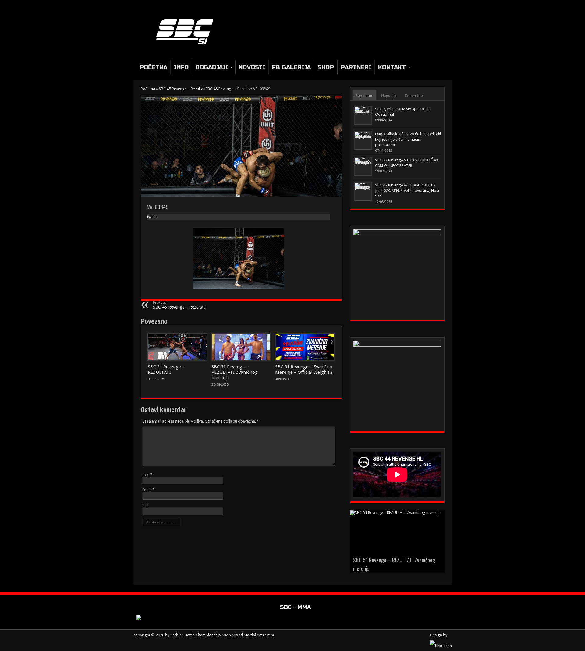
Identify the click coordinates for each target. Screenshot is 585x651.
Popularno (364, 96)
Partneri (356, 67)
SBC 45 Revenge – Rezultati (179, 305)
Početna (153, 67)
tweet (152, 216)
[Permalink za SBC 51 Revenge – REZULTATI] (177, 347)
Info (181, 67)
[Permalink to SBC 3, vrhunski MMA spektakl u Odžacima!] (363, 115)
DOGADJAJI (211, 67)
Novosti (252, 67)
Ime (145, 474)
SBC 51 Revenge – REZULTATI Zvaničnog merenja (234, 372)
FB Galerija (291, 67)
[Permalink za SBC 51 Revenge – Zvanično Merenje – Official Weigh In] (305, 347)
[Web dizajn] (441, 645)
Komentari (414, 96)
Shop (325, 67)
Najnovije (389, 96)
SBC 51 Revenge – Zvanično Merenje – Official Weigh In (303, 369)
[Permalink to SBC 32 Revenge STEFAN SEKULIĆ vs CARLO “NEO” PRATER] (363, 166)
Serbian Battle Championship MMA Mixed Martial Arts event (222, 635)
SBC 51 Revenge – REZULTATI (166, 369)
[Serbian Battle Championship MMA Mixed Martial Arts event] (187, 31)
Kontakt (392, 67)
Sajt (145, 505)
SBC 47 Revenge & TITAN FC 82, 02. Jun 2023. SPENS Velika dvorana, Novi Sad (407, 190)
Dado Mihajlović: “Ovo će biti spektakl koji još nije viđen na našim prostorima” (408, 139)
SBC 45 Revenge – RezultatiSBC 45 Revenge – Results (204, 89)
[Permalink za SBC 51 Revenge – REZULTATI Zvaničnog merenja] (241, 347)
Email (146, 489)
